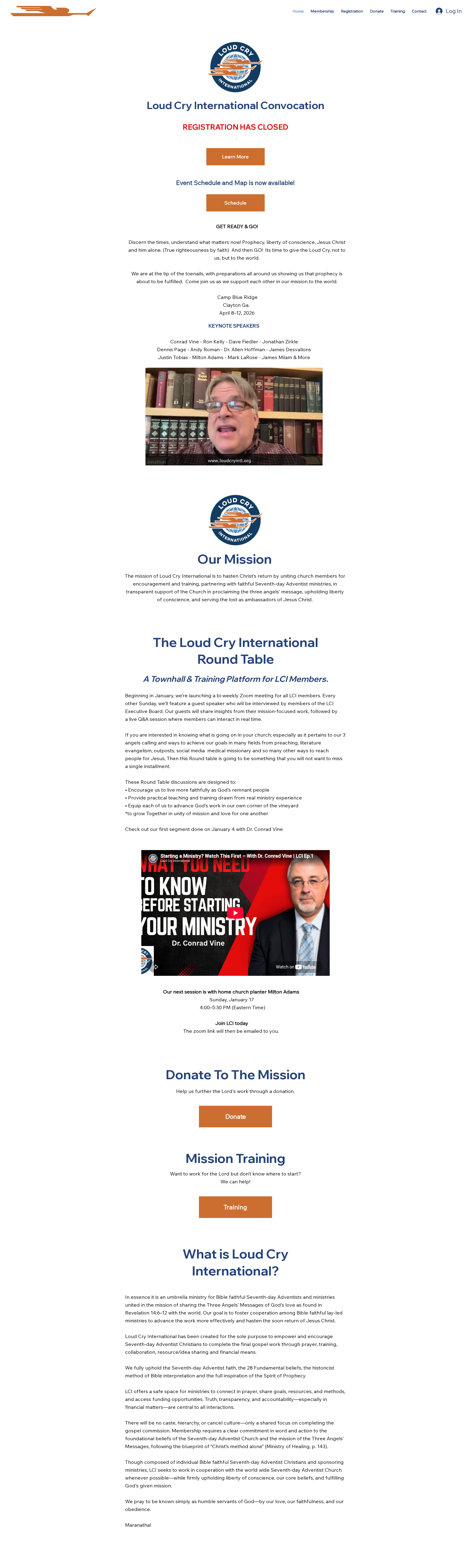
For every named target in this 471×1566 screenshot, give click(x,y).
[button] (314, 459)
